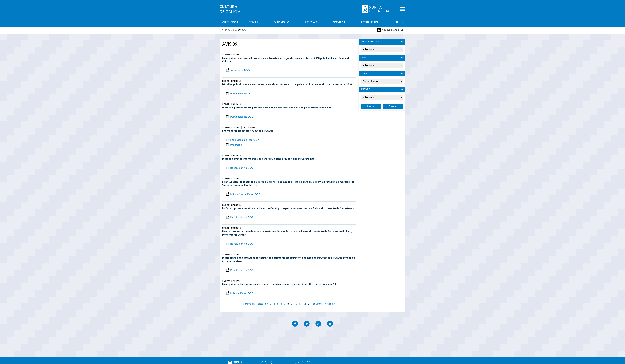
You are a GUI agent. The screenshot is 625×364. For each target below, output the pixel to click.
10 (295, 304)
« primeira (248, 304)
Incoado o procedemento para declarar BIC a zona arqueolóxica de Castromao (268, 159)
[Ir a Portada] (230, 11)
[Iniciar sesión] (397, 22)
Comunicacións (231, 55)
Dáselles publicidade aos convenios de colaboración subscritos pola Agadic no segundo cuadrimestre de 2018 (287, 84)
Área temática (370, 41)
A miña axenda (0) (392, 30)
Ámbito (365, 57)
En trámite (249, 127)
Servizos (339, 22)
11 (300, 304)
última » (330, 304)
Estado (365, 89)
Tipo (364, 73)
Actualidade (370, 22)
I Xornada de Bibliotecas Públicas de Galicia (247, 131)
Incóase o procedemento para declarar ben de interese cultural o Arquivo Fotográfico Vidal (276, 108)
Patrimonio (281, 22)
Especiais (311, 22)
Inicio (228, 30)
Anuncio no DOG (240, 70)
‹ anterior (262, 304)
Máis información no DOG (245, 194)
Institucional (230, 22)
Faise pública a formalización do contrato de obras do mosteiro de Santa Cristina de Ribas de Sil (279, 284)
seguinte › (317, 304)
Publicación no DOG (242, 94)
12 (304, 304)
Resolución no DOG (241, 168)
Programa (236, 145)
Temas (253, 22)
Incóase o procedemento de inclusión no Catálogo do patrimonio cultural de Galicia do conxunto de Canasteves (288, 208)
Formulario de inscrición (244, 140)
